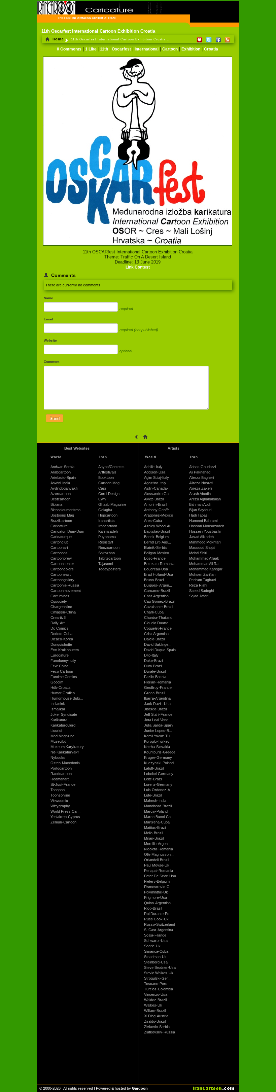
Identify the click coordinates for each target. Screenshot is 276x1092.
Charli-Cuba (154, 612)
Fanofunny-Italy (63, 661)
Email (48, 319)
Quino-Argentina (157, 903)
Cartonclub (59, 542)
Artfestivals (107, 472)
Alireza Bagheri (201, 477)
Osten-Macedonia (65, 763)
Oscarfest (121, 49)
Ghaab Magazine (112, 504)
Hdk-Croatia (60, 687)
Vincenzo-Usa (155, 994)
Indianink (57, 704)
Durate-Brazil (155, 671)
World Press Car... (65, 811)
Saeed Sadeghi (201, 591)
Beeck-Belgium (156, 537)
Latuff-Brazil (154, 768)
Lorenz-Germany (158, 784)
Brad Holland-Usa (158, 574)
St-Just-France (62, 784)
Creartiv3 (58, 617)
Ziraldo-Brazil (155, 1021)
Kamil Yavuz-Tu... (158, 736)
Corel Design (108, 494)
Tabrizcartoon (109, 558)
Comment (51, 361)
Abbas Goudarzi (202, 467)
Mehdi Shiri (198, 553)
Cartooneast (60, 574)
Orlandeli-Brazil (156, 860)
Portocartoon (61, 768)
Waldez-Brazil (155, 1000)
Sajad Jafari (198, 596)
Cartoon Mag (108, 483)
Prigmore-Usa (155, 897)
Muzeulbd (58, 741)
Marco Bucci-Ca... (159, 817)
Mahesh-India (155, 801)
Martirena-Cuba (157, 822)
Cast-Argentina (156, 596)
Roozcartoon (108, 547)
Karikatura (58, 720)
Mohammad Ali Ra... (205, 564)
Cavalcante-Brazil (158, 607)
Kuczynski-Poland (159, 763)
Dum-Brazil (153, 666)
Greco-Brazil (154, 693)
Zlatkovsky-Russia (159, 1032)
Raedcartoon (61, 774)
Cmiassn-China (63, 612)
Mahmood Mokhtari (204, 542)
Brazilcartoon (61, 521)
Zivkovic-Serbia (157, 1027)
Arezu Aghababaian (205, 499)
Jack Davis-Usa (157, 704)
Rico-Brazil (153, 908)
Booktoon (106, 477)
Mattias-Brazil (155, 827)
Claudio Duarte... (157, 623)
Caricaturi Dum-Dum (67, 531)
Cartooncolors (62, 569)
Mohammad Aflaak (204, 558)
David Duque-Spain (160, 650)
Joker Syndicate (63, 714)
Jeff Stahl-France (158, 714)
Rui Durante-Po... (158, 914)
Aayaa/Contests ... (113, 467)
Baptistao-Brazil (157, 531)
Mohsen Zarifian (202, 574)
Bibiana (56, 504)
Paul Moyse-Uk (156, 865)
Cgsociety (58, 601)
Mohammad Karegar (205, 569)
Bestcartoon (60, 499)
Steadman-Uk (155, 957)
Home (57, 39)
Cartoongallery (62, 580)
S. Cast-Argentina (158, 930)
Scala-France (155, 935)
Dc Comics (59, 628)
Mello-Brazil (153, 833)
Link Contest (138, 267)
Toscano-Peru (155, 984)
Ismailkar (57, 709)
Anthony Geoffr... (158, 510)
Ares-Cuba (153, 521)
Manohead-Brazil (158, 806)
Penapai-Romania (158, 871)
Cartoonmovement (65, 591)
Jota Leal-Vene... (157, 720)
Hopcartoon (107, 515)
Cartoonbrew (61, 558)
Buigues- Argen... (158, 585)
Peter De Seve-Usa (160, 876)
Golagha (105, 510)
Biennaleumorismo (65, 510)
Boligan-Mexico (156, 553)
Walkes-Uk (153, 1005)
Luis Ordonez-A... (158, 790)
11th (104, 49)
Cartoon (170, 49)
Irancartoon (107, 526)
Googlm (56, 682)
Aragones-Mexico (158, 515)
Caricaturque (61, 537)
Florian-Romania (157, 682)
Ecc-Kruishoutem (64, 650)
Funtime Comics (63, 677)
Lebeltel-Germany (158, 774)
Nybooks (57, 757)
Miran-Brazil (154, 838)
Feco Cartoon (61, 671)
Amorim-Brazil (155, 504)
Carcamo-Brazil (157, 591)
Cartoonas (59, 553)
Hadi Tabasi (198, 515)
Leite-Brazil (153, 779)
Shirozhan (106, 553)
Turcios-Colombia (158, 989)
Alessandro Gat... (158, 494)
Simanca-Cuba (156, 951)
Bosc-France (155, 558)
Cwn (102, 499)
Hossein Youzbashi (204, 531)
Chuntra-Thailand (158, 617)
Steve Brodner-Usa (160, 967)
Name (48, 298)
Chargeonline (61, 607)
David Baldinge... (157, 644)
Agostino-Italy (155, 483)
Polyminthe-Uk (156, 892)
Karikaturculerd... (64, 725)
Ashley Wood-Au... (159, 526)
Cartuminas (59, 596)
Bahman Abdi (199, 504)
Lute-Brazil (153, 795)
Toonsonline (60, 795)
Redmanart (59, 779)
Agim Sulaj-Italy (156, 477)
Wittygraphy (60, 806)
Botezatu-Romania (159, 564)
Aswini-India (60, 483)
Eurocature (59, 655)
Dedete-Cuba (61, 634)
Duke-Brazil (153, 661)
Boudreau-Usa (156, 569)
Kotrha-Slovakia (157, 747)
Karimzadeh (108, 531)
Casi (102, 488)
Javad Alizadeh (201, 537)
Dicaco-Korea (61, 639)
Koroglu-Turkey (157, 741)
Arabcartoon (60, 472)
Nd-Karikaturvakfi (64, 752)
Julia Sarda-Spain (158, 725)
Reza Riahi (198, 585)
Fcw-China (59, 666)
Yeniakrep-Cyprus (65, 817)
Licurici (56, 731)
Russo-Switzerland (159, 924)
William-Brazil (155, 1011)
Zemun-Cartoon (63, 822)
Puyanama (107, 537)
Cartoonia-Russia (64, 585)
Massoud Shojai (202, 547)
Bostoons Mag (62, 515)
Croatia (211, 49)
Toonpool (57, 790)
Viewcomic (59, 801)
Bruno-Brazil (154, 580)
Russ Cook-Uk (156, 919)
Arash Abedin (200, 494)
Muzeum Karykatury (67, 747)
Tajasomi (105, 564)
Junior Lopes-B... (158, 731)
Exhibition (190, 49)
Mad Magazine (62, 736)
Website (50, 340)
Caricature (59, 526)
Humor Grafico (62, 693)
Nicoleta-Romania (158, 849)
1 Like (91, 49)
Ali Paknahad (199, 472)
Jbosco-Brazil (155, 709)
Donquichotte (61, 644)
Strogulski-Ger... (157, 978)
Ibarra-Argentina (157, 698)
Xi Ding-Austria (156, 1016)
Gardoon (140, 1088)
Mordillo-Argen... (157, 844)
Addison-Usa (154, 472)
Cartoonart (59, 547)
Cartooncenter (62, 564)
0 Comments (69, 49)
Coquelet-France (158, 628)
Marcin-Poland (156, 811)
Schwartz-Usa (156, 941)
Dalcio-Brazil (154, 639)
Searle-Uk (152, 946)
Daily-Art (57, 623)
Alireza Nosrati (201, 483)
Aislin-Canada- (156, 488)
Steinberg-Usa (156, 962)
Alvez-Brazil (154, 499)
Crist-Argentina (156, 634)
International (147, 49)
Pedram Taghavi (202, 580)
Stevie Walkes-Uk (158, 973)
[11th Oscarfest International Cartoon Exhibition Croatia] (137, 246)
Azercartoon (60, 494)
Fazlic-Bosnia (155, 677)
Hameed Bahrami (203, 521)
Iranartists (106, 521)
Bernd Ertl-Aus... (157, 542)
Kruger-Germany (158, 757)
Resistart (105, 542)
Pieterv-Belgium (157, 881)
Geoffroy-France (158, 687)
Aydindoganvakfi (63, 488)
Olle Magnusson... (159, 854)
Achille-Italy (153, 467)
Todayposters (109, 569)
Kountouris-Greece (159, 752)
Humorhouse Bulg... (66, 698)
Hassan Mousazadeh (206, 526)
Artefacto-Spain (63, 477)
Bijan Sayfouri (200, 510)
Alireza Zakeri (200, 488)
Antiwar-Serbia (62, 467)
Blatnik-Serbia (155, 547)
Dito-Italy (151, 655)
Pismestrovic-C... (158, 887)
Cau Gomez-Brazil (159, 601)
